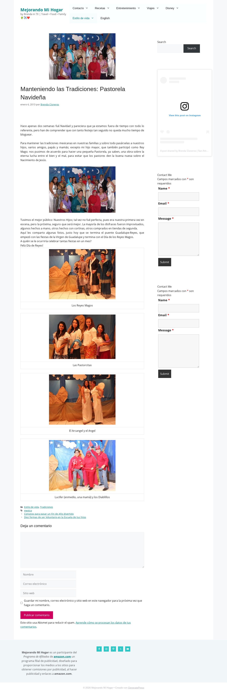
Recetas (100, 8)
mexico (28, 510)
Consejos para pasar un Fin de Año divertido (49, 513)
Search (161, 42)
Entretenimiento (126, 8)
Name (164, 188)
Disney (170, 8)
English (105, 18)
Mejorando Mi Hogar (41, 9)
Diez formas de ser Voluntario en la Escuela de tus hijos (55, 517)
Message (166, 219)
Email (163, 203)
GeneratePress (136, 687)
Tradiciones (46, 507)
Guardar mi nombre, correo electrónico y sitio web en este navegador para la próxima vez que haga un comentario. (83, 603)
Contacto (78, 8)
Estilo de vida (81, 18)
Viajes (151, 8)
